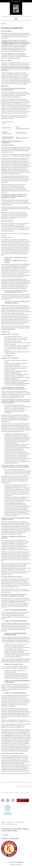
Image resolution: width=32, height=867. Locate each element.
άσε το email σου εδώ (16, 1)
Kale (11, 864)
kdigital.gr (20, 862)
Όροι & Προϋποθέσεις (22, 786)
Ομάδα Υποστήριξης (12, 830)
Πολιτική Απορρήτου (6, 828)
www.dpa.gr (8, 735)
